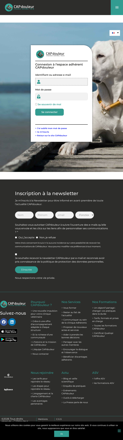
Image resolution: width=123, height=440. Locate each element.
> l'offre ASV (98, 378)
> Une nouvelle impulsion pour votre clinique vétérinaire (44, 313)
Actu (65, 373)
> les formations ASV (103, 383)
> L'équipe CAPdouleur (42, 349)
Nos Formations (104, 302)
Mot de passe (43, 89)
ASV (95, 373)
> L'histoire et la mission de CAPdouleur (43, 343)
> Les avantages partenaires (39, 402)
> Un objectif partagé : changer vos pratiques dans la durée (104, 310)
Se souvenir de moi (49, 104)
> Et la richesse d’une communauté (42, 336)
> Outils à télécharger (73, 397)
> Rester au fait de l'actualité (71, 314)
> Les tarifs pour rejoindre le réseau (40, 380)
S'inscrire (26, 269)
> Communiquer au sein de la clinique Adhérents (74, 321)
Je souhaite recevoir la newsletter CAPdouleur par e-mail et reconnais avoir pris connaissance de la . (60, 260)
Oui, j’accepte (26, 237)
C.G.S (59, 419)
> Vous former (69, 307)
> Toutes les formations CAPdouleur (104, 327)
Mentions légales (43, 420)
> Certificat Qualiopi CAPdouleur (102, 334)
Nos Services (71, 302)
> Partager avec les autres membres (71, 343)
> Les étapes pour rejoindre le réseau (40, 387)
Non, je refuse (47, 237)
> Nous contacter (40, 354)
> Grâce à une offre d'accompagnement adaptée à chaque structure (41, 325)
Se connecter (49, 112)
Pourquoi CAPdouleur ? (41, 303)
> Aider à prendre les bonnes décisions (72, 336)
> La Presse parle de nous (75, 402)
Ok (61, 434)
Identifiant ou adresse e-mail (53, 74)
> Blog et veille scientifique (69, 380)
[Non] (119, 430)
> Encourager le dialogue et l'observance (75, 351)
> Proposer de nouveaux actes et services (74, 328)
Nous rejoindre (42, 373)
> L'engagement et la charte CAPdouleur (42, 395)
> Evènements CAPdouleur (69, 392)
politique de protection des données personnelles (73, 261)
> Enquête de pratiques (74, 386)
